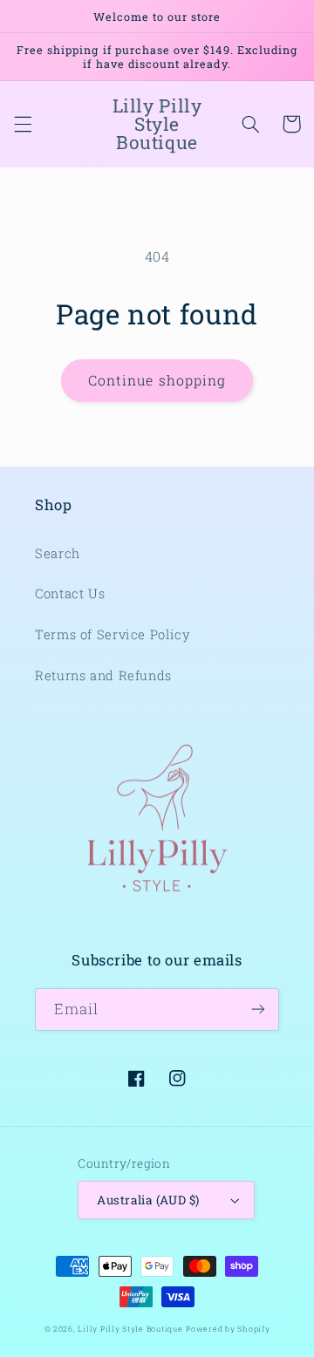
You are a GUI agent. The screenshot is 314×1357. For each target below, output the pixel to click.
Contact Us (70, 593)
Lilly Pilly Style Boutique (130, 1328)
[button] (23, 124)
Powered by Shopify (228, 1328)
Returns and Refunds (103, 675)
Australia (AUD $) (148, 1200)
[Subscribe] (258, 1009)
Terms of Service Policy (113, 634)
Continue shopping (157, 380)
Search (57, 553)
